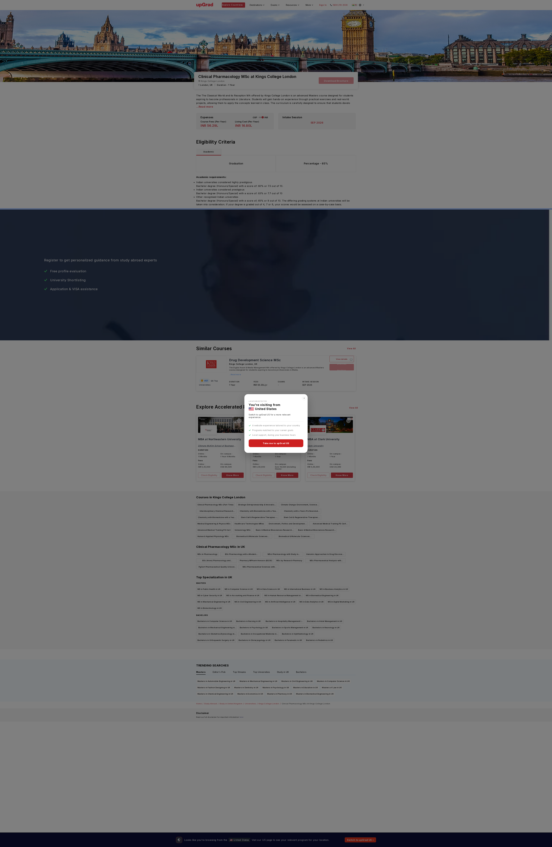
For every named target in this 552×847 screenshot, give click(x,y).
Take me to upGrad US (276, 443)
